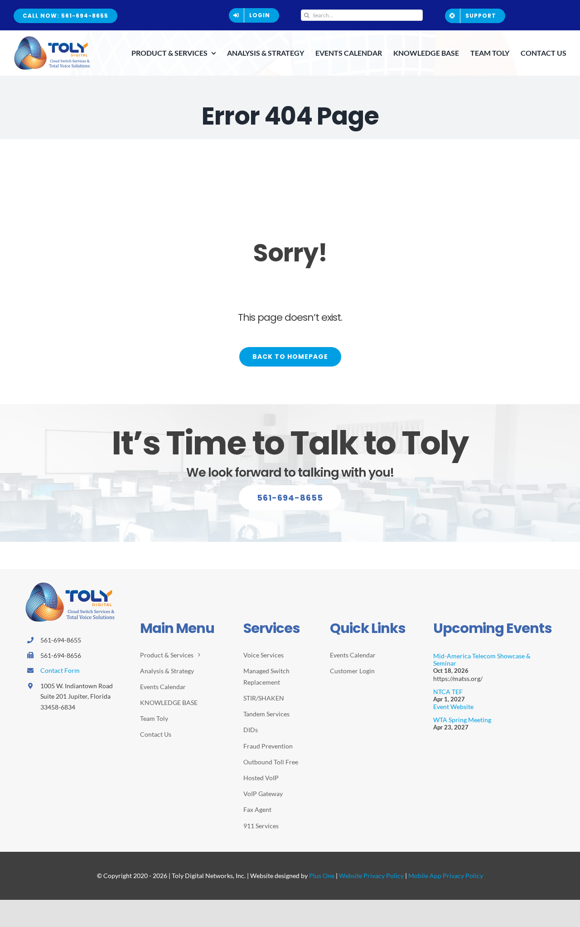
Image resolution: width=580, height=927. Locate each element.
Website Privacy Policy (371, 875)
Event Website (453, 706)
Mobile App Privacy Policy (445, 875)
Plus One (321, 875)
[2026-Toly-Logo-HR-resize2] (52, 39)
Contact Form (60, 670)
